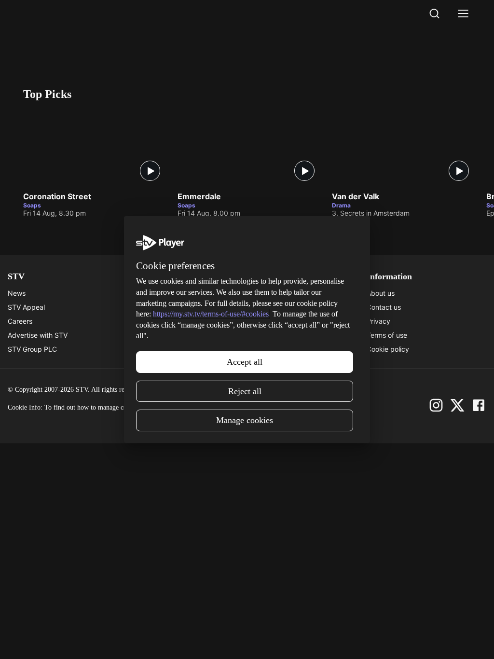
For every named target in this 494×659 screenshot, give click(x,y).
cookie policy (184, 407)
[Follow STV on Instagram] (436, 405)
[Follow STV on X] (457, 405)
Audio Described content (166, 349)
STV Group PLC (32, 349)
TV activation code (157, 321)
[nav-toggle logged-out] (463, 13)
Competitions (267, 349)
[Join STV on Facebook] (478, 405)
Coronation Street (57, 197)
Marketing (263, 321)
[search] (434, 13)
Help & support (151, 307)
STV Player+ (266, 293)
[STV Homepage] (46, 13)
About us (381, 293)
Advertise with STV (38, 335)
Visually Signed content (164, 335)
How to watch (268, 335)
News (17, 293)
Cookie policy (388, 349)
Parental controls (153, 293)
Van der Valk (355, 197)
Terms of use (387, 335)
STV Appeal (26, 307)
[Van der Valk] (404, 148)
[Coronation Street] (95, 148)
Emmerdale (199, 197)
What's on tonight (274, 307)
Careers (20, 321)
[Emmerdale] (250, 148)
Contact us (384, 307)
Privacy (378, 321)
